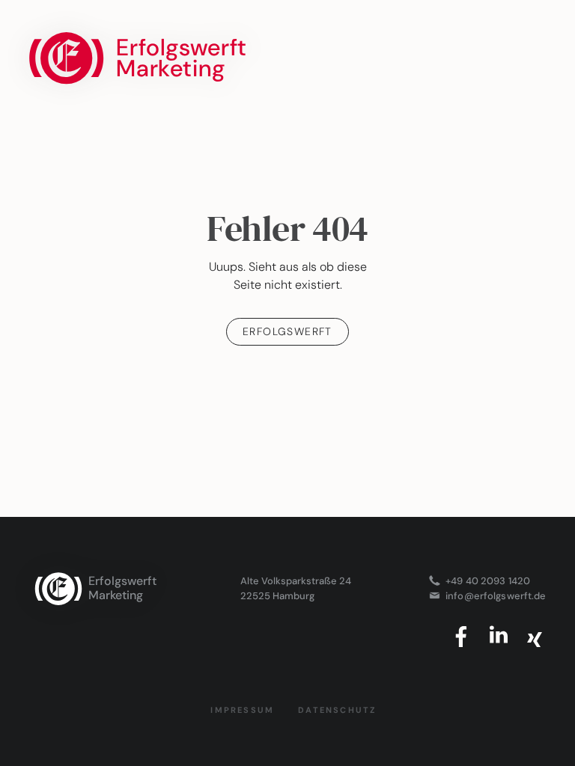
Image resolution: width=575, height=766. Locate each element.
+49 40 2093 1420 (487, 580)
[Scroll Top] (287, 541)
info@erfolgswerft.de (495, 595)
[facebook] (463, 637)
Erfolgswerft (287, 331)
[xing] (535, 637)
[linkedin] (499, 637)
